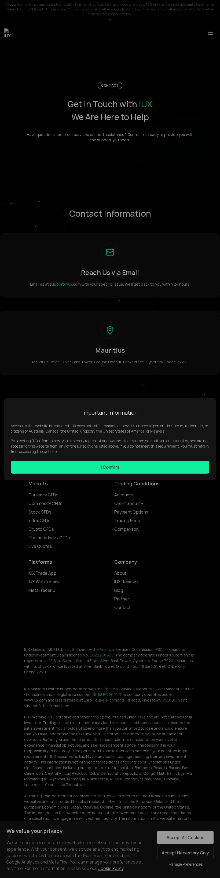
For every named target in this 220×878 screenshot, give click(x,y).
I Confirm (110, 467)
